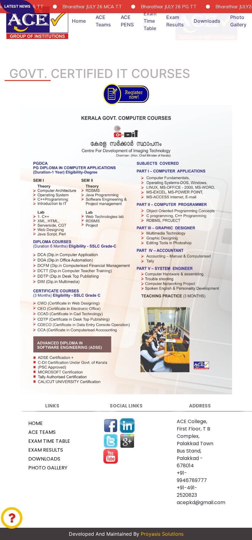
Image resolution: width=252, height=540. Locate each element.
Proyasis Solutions (161, 534)
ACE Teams (103, 21)
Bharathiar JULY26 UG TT (220, 7)
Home (79, 21)
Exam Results (175, 21)
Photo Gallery (47, 467)
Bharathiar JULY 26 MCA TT (70, 7)
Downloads (207, 21)
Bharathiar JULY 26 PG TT (146, 7)
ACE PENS (127, 21)
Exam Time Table (150, 20)
